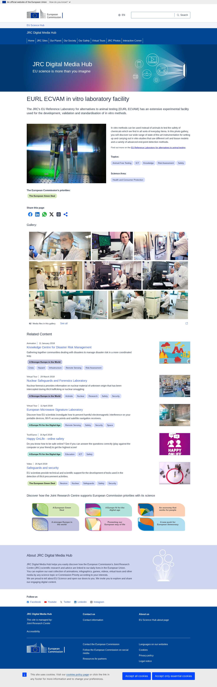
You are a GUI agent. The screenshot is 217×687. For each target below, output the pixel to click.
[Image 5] (165, 275)
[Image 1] (112, 246)
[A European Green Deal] (55, 515)
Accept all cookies (136, 676)
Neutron (63, 483)
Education (70, 454)
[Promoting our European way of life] (108, 530)
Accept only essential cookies (173, 676)
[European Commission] (47, 14)
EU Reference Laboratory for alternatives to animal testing (158, 147)
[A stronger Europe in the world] (55, 530)
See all (64, 323)
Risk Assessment (166, 163)
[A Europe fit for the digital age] (108, 515)
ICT (137, 163)
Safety (181, 163)
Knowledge (148, 163)
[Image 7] (148, 305)
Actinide (69, 396)
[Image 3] (55, 275)
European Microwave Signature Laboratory (55, 409)
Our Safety (84, 40)
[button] (30, 214)
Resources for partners (95, 658)
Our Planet (55, 40)
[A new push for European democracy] (161, 530)
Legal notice (145, 661)
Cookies (143, 650)
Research (93, 396)
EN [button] (123, 15)
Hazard (41, 368)
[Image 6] (68, 305)
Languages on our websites (153, 644)
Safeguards (88, 483)
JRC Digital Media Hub (39, 614)
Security (116, 396)
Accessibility (33, 631)
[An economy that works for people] (161, 515)
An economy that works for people (167, 508)
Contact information (93, 620)
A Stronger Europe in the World (45, 362)
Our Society (70, 40)
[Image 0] (60, 246)
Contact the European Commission (101, 644)
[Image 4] (112, 275)
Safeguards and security (43, 467)
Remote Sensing (73, 368)
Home (31, 40)
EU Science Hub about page (154, 620)
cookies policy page (77, 674)
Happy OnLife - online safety (45, 438)
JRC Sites (42, 40)
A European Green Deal (62, 508)
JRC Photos (114, 40)
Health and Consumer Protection (128, 180)
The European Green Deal (42, 196)
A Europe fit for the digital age (114, 508)
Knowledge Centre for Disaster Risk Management (59, 347)
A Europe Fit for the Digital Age (44, 425)
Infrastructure (55, 368)
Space (110, 425)
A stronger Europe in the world (62, 523)
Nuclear (80, 396)
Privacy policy (146, 655)
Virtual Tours (98, 40)
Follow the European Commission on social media (105, 651)
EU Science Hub (35, 25)
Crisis (31, 368)
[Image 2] (161, 246)
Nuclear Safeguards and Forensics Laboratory (57, 380)
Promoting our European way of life (115, 523)
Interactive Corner (132, 40)
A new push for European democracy (167, 523)
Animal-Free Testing (122, 163)
